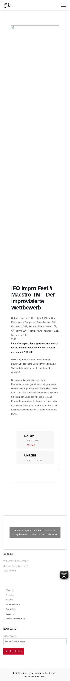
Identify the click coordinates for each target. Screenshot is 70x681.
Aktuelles (10, 595)
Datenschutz (11, 609)
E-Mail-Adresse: (10, 636)
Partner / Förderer (13, 604)
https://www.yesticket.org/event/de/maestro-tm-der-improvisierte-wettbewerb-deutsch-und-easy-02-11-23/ (34, 347)
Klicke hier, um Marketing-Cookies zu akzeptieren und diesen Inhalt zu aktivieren (35, 532)
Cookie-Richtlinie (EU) (15, 618)
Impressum (10, 614)
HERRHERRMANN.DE (35, 676)
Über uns (9, 590)
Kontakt (9, 600)
